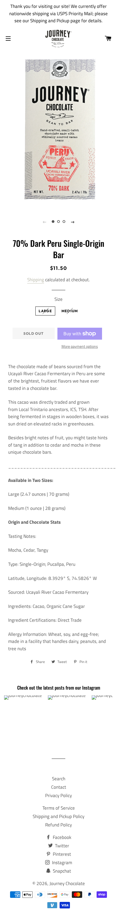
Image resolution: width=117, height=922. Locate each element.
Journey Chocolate (67, 883)
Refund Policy (58, 824)
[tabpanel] (58, 129)
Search (58, 778)
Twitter (61, 845)
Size (58, 299)
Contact (58, 787)
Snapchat (61, 870)
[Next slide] (73, 222)
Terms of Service (58, 808)
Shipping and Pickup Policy (58, 816)
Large (45, 311)
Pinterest (61, 854)
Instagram (61, 862)
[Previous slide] (44, 222)
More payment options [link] (79, 346)
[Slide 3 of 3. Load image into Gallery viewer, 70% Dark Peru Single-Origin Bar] (64, 222)
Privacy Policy (58, 795)
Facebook (61, 837)
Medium (69, 311)
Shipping (35, 279)
